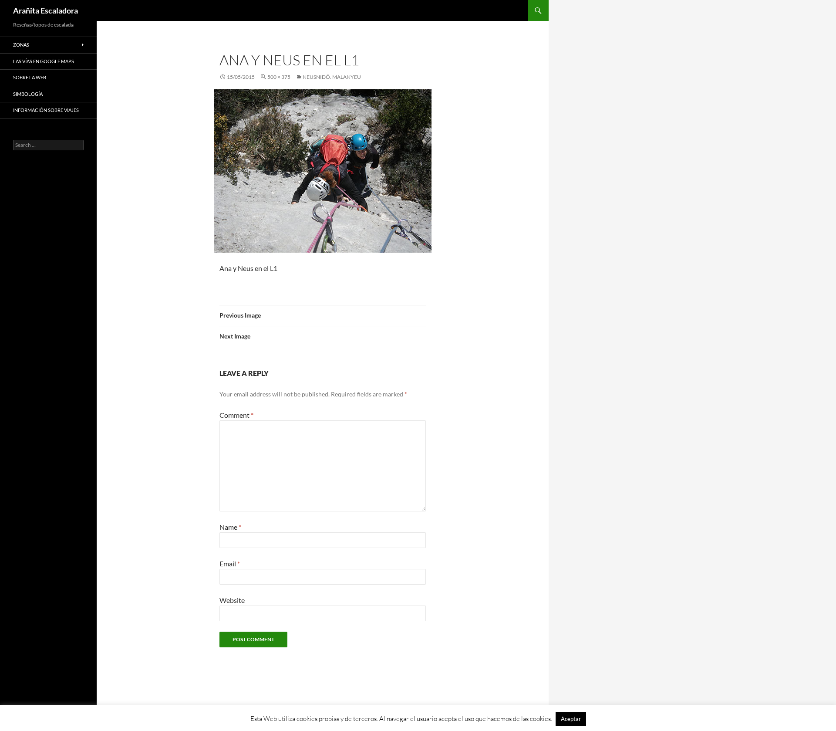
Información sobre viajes (46, 110)
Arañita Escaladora (45, 10)
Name (230, 527)
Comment (236, 415)
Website (232, 600)
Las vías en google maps (43, 61)
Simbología (28, 94)
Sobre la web (29, 77)
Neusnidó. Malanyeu (332, 77)
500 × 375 (278, 77)
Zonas (21, 44)
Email (229, 563)
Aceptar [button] (571, 718)
